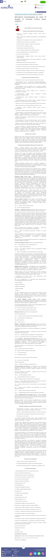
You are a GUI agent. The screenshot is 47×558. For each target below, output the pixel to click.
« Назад (16, 24)
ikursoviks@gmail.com (41, 5)
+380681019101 (40, 7)
